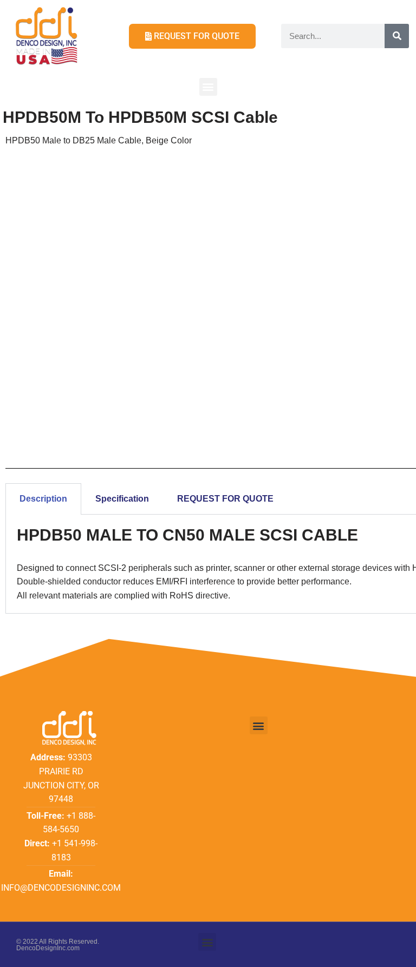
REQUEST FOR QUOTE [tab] (225, 498)
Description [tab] (43, 498)
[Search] (397, 36)
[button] (208, 87)
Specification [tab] (122, 498)
